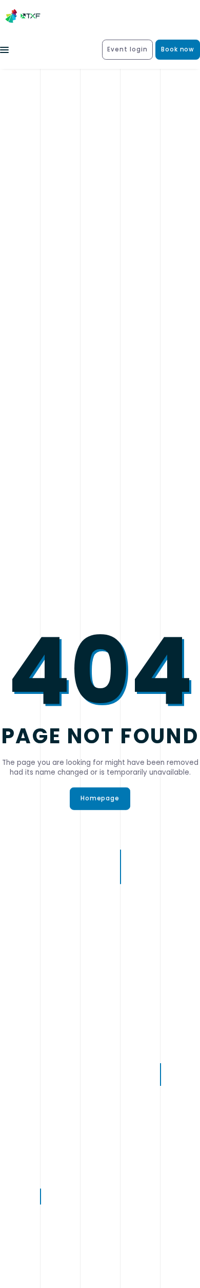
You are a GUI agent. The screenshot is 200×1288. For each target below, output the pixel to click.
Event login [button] (127, 49)
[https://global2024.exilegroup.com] (25, 16)
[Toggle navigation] (4, 50)
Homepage (100, 798)
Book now (178, 49)
